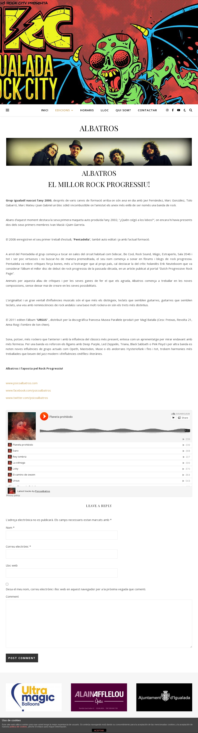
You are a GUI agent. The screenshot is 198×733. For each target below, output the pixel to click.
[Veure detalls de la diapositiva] (99, 697)
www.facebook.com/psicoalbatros (28, 390)
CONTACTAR (147, 110)
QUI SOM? (123, 110)
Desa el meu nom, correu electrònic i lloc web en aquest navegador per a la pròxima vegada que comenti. (76, 589)
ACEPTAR (99, 730)
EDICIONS (62, 110)
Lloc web (12, 565)
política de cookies (18, 726)
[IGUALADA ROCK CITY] (99, 52)
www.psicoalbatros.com (22, 383)
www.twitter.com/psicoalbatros (27, 398)
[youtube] (178, 110)
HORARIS (87, 110)
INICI (44, 110)
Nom (10, 527)
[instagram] (167, 110)
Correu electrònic (18, 546)
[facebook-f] (173, 110)
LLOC (105, 110)
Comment (12, 596)
